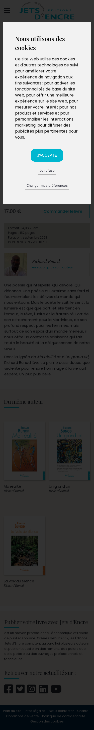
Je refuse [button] (47, 170)
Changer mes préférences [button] (47, 185)
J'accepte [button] (47, 155)
